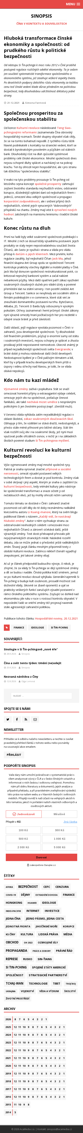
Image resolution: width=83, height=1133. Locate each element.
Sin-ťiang (45, 959)
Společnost (14, 975)
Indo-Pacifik (13, 911)
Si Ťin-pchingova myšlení (52, 440)
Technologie (38, 983)
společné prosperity (48, 184)
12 (15, 1027)
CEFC (46, 887)
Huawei (32, 902)
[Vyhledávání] (41, 696)
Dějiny (25, 895)
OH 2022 (28, 942)
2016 (8, 1096)
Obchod (12, 942)
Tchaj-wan (14, 983)
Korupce (68, 926)
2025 (8, 1027)
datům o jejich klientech (31, 254)
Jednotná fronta (18, 926)
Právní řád (64, 951)
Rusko (27, 959)
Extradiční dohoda (47, 895)
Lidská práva (48, 934)
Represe (12, 959)
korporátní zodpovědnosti (21, 201)
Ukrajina (10, 991)
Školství (70, 991)
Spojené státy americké (49, 967)
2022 (8, 1050)
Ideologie (37, 627)
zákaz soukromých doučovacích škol (48, 419)
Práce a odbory (42, 951)
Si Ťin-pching (59, 627)
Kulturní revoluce (28, 128)
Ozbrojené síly (48, 942)
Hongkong (14, 902)
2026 (8, 1019)
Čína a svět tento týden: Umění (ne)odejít (32, 663)
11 (19, 1027)
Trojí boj (71, 983)
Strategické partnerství (48, 975)
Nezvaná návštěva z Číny (21, 676)
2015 (8, 1104)
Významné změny (16, 389)
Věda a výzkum (49, 991)
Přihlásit (14, 755)
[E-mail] (35, 719)
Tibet (56, 983)
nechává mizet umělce (42, 402)
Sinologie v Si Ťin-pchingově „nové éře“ (31, 649)
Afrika (9, 887)
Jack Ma (57, 258)
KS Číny (10, 934)
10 (24, 1027)
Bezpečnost (28, 886)
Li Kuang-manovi (39, 512)
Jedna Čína (13, 918)
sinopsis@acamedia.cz (59, 1129)
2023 (8, 1042)
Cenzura (62, 887)
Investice (52, 911)
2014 (8, 1112)
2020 (8, 1065)
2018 (8, 1081)
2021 (8, 1058)
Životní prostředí (17, 998)
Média (68, 934)
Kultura (27, 934)
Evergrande (62, 349)
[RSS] (26, 719)
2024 (8, 1034)
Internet (32, 911)
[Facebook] (17, 719)
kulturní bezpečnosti (18, 486)
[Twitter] (8, 719)
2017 (8, 1089)
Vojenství (27, 991)
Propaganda (16, 950)
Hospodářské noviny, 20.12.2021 (56, 618)
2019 (8, 1073)
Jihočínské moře (47, 926)
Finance (19, 627)
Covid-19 (11, 894)
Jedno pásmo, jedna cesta (45, 918)
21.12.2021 (13, 102)
